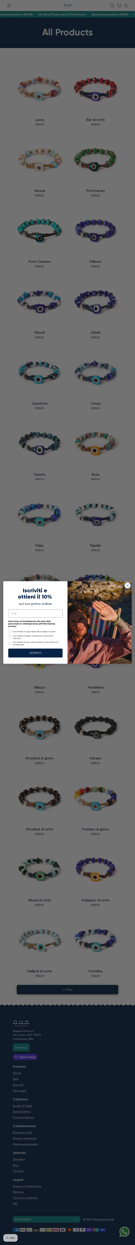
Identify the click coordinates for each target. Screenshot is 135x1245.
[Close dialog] (127, 585)
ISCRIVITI (35, 653)
